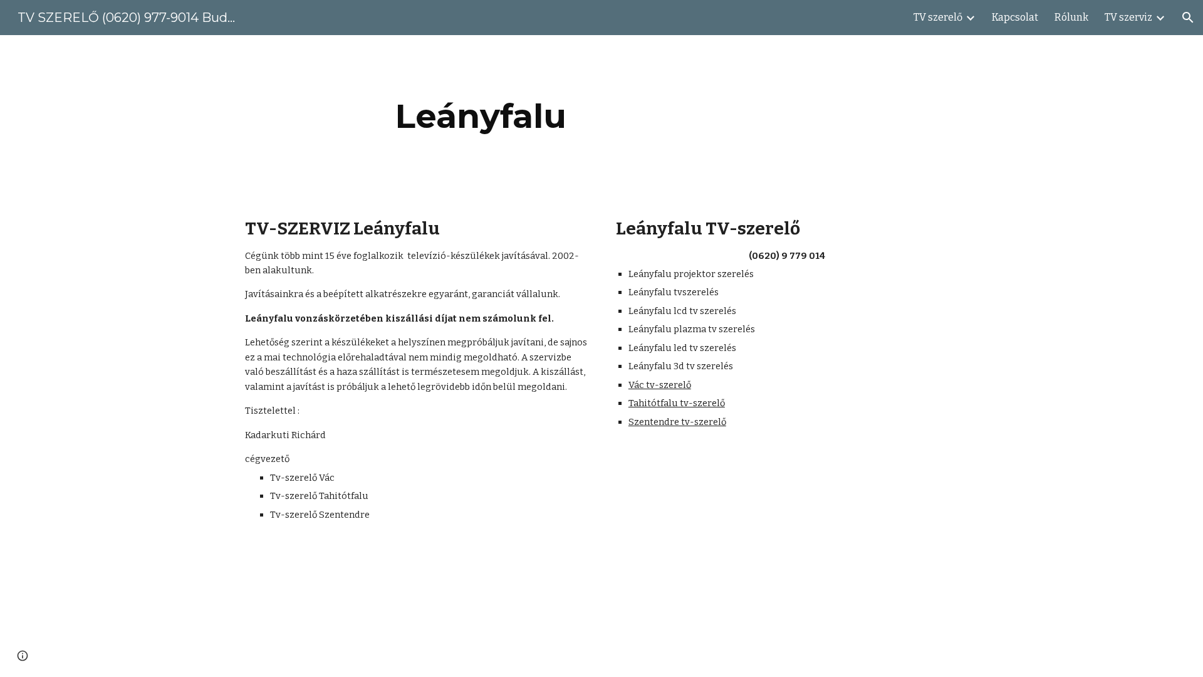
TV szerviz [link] (1128, 17)
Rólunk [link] (1071, 17)
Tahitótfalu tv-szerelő (676, 403)
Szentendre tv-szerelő (677, 422)
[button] (1188, 18)
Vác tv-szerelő (659, 385)
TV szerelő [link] (938, 17)
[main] (481, 116)
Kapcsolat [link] (1015, 17)
